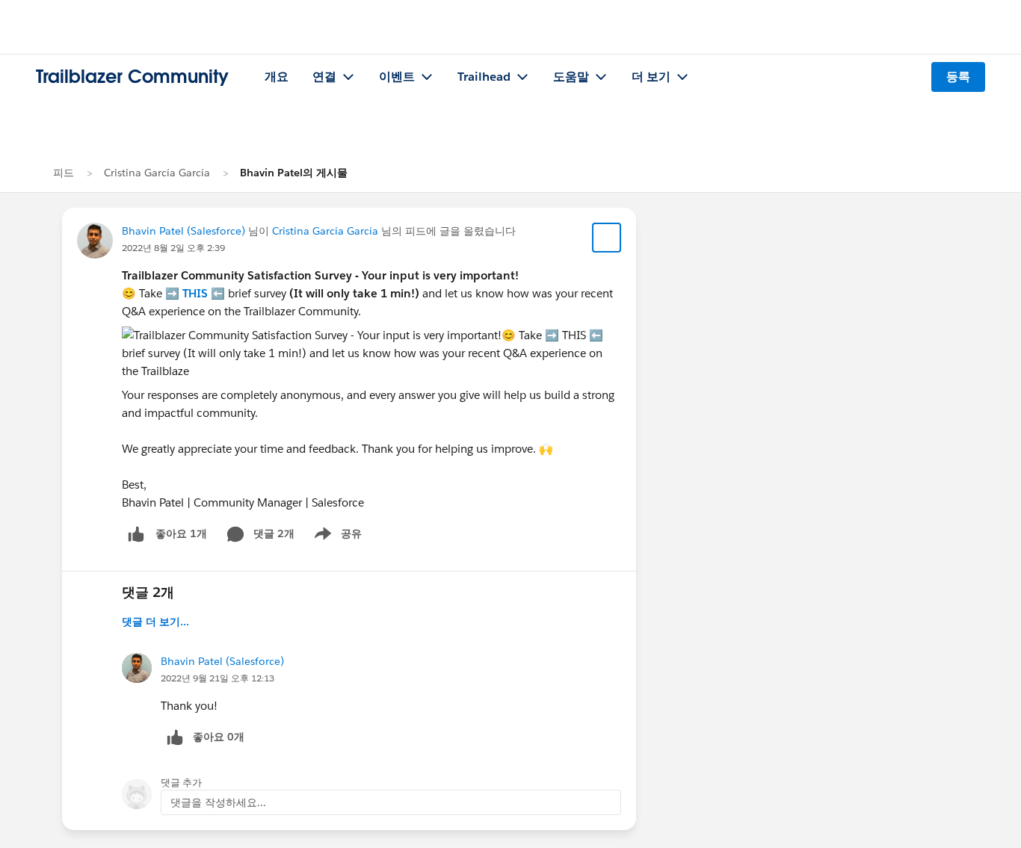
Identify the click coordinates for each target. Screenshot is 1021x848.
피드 (63, 172)
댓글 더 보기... (155, 621)
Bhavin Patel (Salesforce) (183, 231)
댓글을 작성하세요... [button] (218, 802)
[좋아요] (136, 534)
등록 (958, 76)
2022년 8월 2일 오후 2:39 (173, 247)
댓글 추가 (181, 782)
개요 (277, 76)
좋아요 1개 (181, 533)
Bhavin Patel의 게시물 (294, 172)
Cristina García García (157, 172)
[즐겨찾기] (606, 237)
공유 (336, 536)
